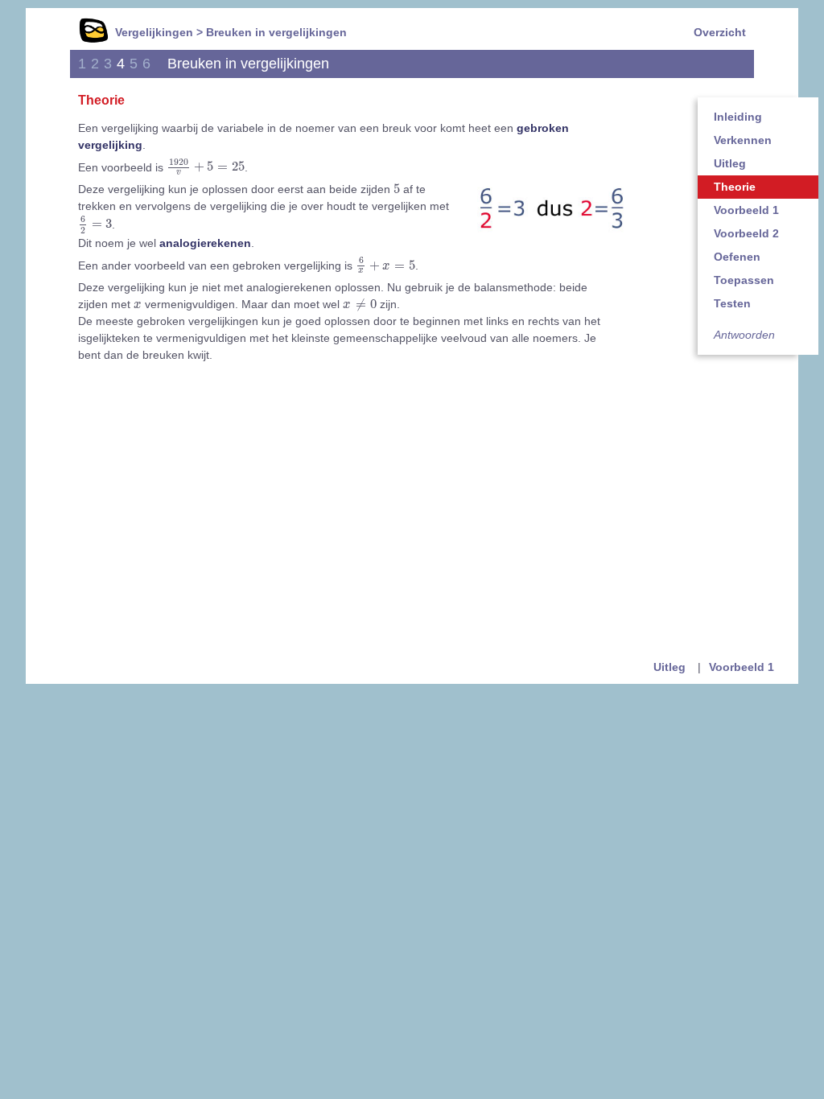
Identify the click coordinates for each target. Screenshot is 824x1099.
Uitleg (730, 163)
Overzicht (720, 32)
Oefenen (737, 256)
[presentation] (206, 167)
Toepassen (744, 280)
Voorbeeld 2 (746, 233)
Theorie (735, 186)
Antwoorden (744, 334)
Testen (732, 303)
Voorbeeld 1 (746, 210)
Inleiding (738, 116)
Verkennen (743, 140)
